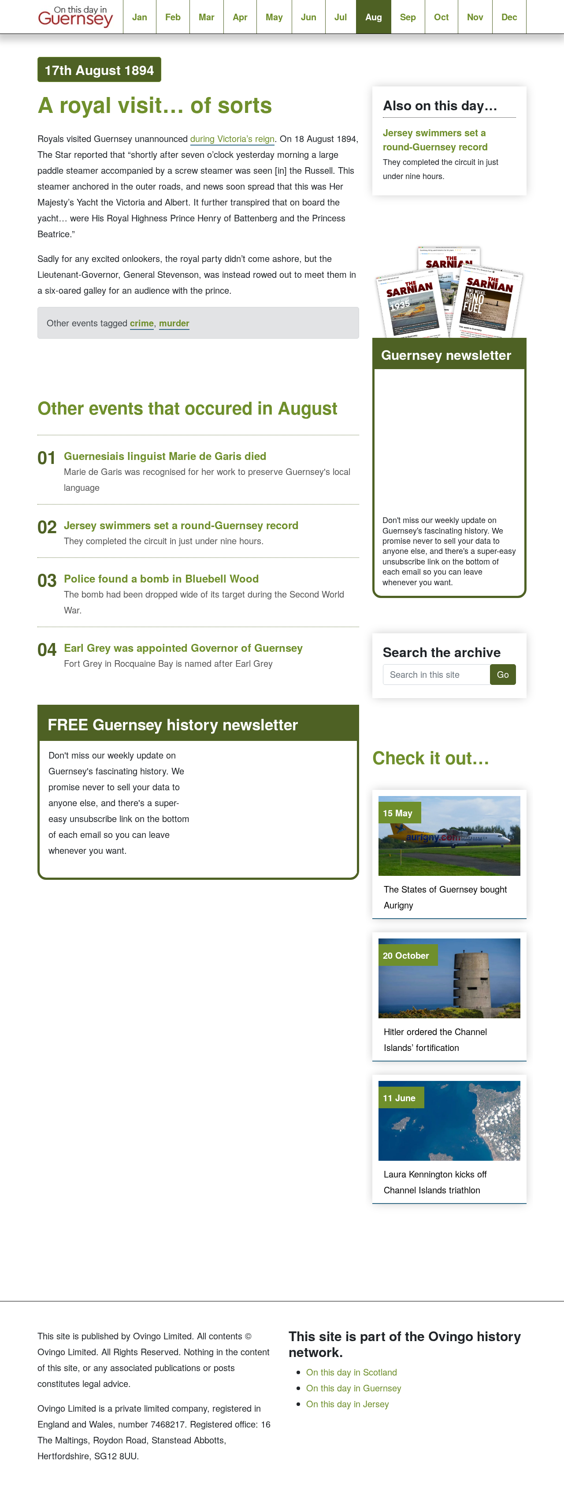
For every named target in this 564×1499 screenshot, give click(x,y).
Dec (509, 16)
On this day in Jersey (347, 1403)
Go (503, 674)
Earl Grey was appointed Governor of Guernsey (183, 647)
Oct (441, 16)
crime (142, 322)
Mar (207, 16)
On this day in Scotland (351, 1371)
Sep (408, 16)
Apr (240, 16)
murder (174, 322)
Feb (173, 16)
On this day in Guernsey (353, 1387)
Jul (340, 16)
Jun (308, 16)
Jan (139, 16)
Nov (475, 16)
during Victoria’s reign (232, 138)
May (274, 16)
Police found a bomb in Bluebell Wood (161, 578)
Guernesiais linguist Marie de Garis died (165, 455)
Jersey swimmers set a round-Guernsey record (181, 524)
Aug (373, 16)
